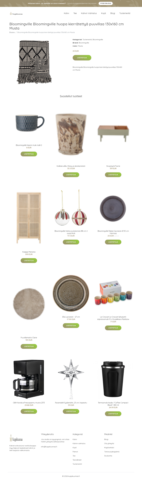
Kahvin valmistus (89, 13)
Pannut (75, 452)
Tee (75, 13)
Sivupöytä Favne (113, 166)
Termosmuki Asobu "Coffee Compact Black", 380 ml (113, 404)
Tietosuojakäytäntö (111, 452)
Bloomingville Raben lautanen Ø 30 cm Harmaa (113, 232)
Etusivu (12, 32)
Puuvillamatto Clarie (29, 337)
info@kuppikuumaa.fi (49, 447)
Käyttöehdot (109, 448)
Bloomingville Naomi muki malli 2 (29, 145)
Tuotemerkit (124, 13)
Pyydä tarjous (105, 3)
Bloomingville (98, 39)
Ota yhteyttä (109, 443)
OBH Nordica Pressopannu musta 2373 (29, 403)
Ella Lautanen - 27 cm (71, 317)
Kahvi (66, 13)
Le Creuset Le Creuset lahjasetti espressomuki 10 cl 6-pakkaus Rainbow (113, 318)
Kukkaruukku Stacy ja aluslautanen (71, 166)
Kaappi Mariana (28, 252)
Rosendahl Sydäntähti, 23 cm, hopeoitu (71, 403)
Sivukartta (108, 456)
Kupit (103, 13)
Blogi (112, 13)
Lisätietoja (82, 58)
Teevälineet (77, 460)
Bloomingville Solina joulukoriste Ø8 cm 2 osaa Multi (71, 232)
